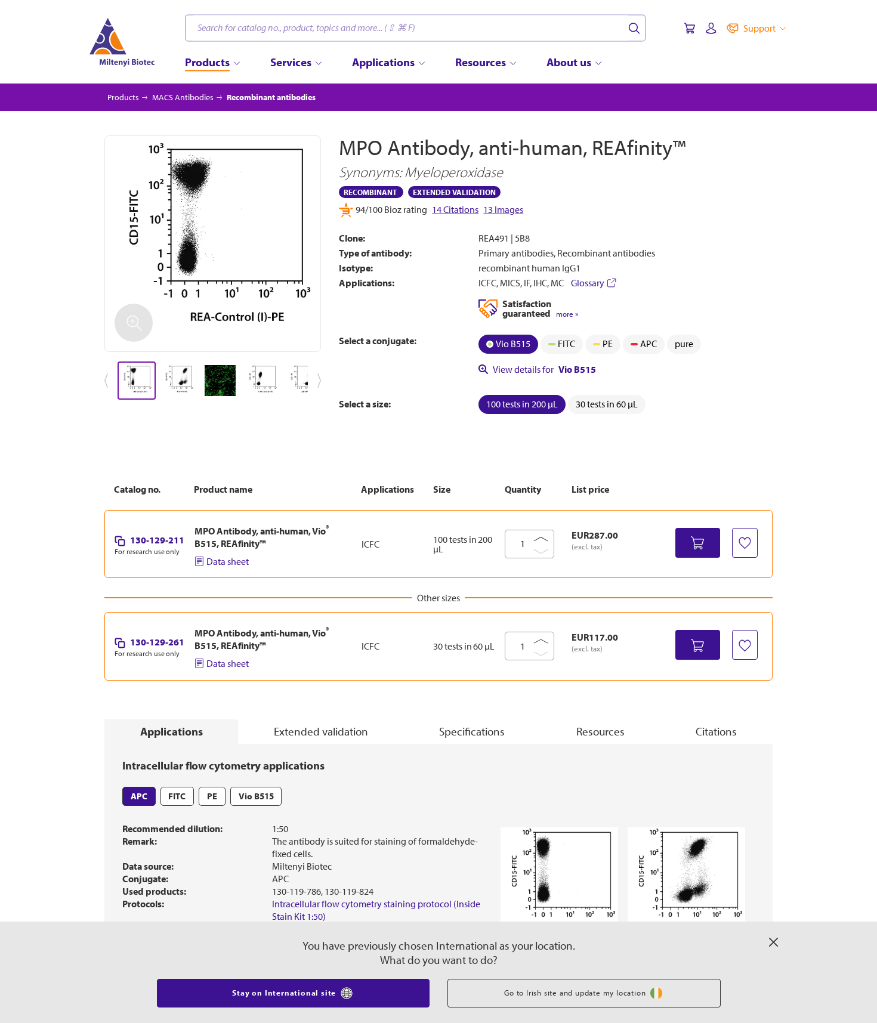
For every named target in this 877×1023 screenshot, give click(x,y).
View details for (544, 369)
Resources (600, 731)
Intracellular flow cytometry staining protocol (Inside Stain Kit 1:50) (376, 910)
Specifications (472, 731)
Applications (171, 731)
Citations (716, 731)
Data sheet (227, 561)
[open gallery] (212, 243)
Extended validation (321, 731)
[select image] (137, 380)
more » (567, 314)
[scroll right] (321, 380)
